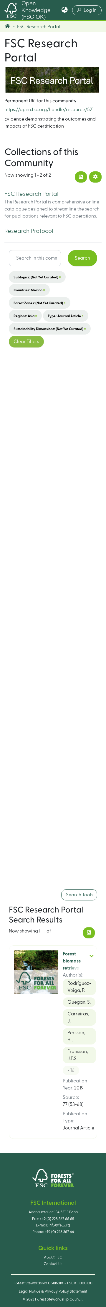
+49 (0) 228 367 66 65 (57, 1219)
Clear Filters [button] (26, 341)
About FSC (53, 1257)
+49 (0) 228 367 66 (59, 1232)
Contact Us (53, 1264)
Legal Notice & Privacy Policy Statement (53, 1291)
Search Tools (79, 894)
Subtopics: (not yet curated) (37, 277)
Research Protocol (28, 231)
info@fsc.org (59, 1225)
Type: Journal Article (66, 315)
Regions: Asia (25, 315)
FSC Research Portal (31, 194)
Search (82, 258)
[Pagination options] (95, 177)
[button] (64, 10)
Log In (93, 10)
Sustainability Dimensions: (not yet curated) (50, 328)
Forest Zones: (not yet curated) (40, 302)
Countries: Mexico (29, 290)
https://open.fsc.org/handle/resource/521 (49, 109)
